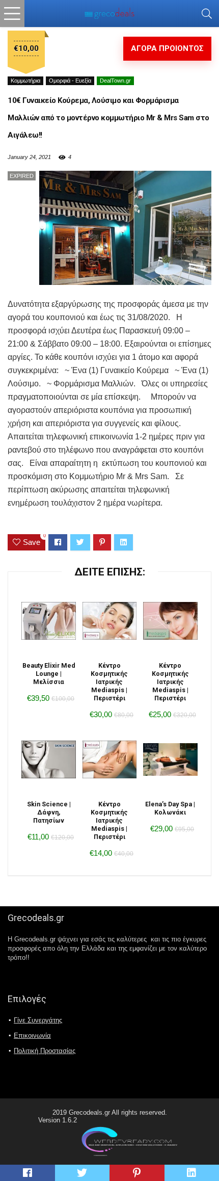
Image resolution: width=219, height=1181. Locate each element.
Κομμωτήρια (25, 80)
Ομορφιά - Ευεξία (70, 80)
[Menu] (12, 13)
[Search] (207, 13)
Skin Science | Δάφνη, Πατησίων (49, 812)
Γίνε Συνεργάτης (38, 1020)
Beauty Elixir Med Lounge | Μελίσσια (48, 674)
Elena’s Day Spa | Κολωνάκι (170, 808)
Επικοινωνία (32, 1035)
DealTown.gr (115, 80)
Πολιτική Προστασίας (44, 1051)
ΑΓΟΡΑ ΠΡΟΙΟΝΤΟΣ (167, 48)
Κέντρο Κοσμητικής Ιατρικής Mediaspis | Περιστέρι (109, 682)
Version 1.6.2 (57, 1120)
